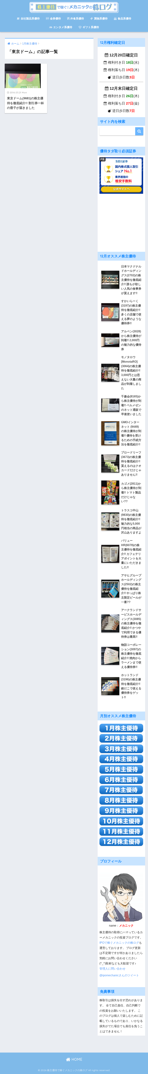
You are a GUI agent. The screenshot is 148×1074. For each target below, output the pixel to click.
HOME (76, 1059)
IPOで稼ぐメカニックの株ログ (119, 942)
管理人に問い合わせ (112, 968)
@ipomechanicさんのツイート (119, 975)
